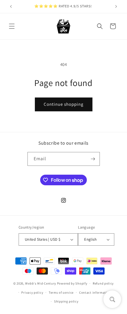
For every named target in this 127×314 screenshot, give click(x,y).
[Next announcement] (116, 6)
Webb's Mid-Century (40, 283)
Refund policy (103, 283)
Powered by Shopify (72, 283)
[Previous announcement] (10, 6)
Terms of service (61, 292)
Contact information (95, 292)
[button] (11, 26)
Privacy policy (32, 292)
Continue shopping (64, 104)
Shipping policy (66, 301)
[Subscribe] (93, 159)
